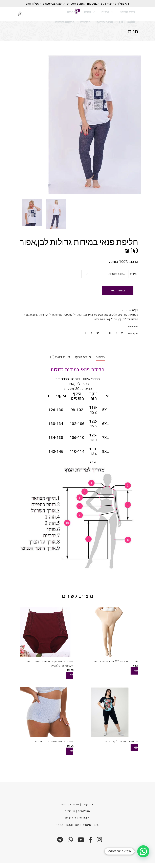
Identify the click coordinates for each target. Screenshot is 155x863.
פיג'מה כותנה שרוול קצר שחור (121, 741)
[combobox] (105, 274)
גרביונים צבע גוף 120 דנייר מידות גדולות (115, 661)
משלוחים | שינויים (77, 811)
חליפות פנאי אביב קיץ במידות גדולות (97, 315)
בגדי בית (122, 315)
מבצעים (85, 22)
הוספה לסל (117, 290)
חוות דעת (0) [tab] (60, 357)
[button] (143, 851)
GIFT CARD (127, 22)
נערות (43, 315)
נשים (87, 12)
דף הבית (72, 12)
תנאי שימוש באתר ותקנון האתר (77, 825)
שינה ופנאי (99, 319)
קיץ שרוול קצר (114, 319)
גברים (105, 12)
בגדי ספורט (127, 12)
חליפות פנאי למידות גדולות (61, 315)
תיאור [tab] (100, 357)
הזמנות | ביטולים (77, 818)
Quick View (69, 675)
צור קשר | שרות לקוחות (77, 804)
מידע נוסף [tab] (83, 357)
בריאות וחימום (64, 22)
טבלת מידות (105, 22)
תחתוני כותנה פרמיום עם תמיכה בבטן (52, 741)
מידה (133, 274)
